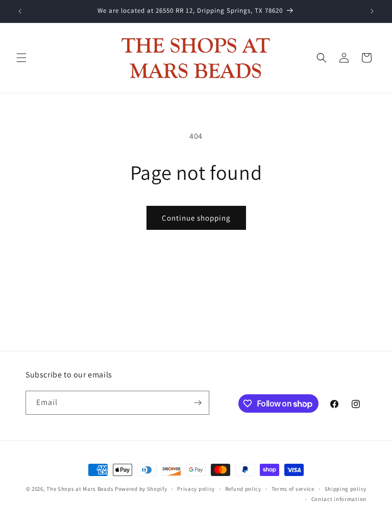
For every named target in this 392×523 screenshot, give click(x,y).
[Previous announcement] (20, 11)
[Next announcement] (372, 11)
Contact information (338, 499)
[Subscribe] (197, 403)
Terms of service (293, 488)
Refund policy (243, 488)
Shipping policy (346, 488)
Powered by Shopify (141, 488)
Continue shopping (196, 218)
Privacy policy (196, 488)
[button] (21, 57)
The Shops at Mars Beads (79, 488)
